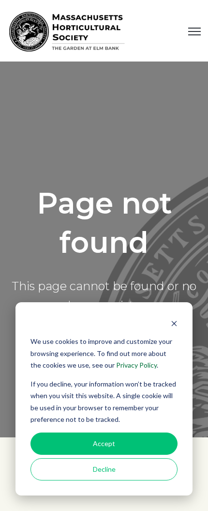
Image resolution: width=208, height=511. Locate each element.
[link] (67, 30)
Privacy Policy (136, 365)
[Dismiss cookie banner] (174, 323)
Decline (104, 469)
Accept (104, 443)
